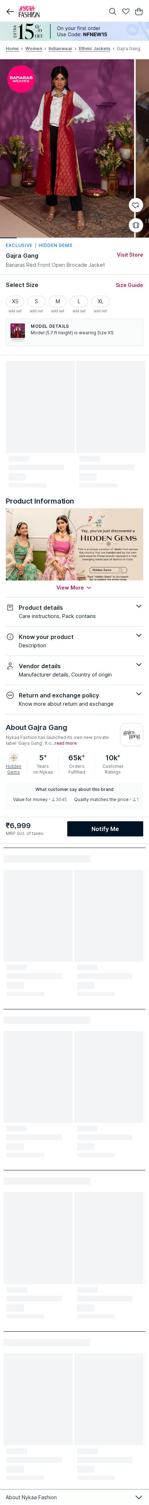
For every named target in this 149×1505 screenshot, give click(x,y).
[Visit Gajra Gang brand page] (131, 734)
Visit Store (130, 255)
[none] (74, 31)
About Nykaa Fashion (31, 1497)
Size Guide (129, 285)
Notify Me (105, 828)
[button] (10, 11)
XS (15, 301)
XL (100, 301)
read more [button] (66, 743)
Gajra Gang (22, 255)
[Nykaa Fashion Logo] (60, 11)
